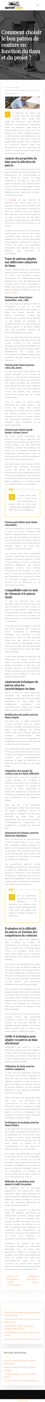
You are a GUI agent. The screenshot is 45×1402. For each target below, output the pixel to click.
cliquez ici (14, 292)
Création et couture (13, 87)
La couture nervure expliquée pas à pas (21, 1381)
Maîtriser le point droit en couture (32, 1279)
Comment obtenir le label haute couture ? (22, 1339)
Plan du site (22, 1400)
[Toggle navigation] (37, 5)
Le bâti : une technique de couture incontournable (14, 1280)
